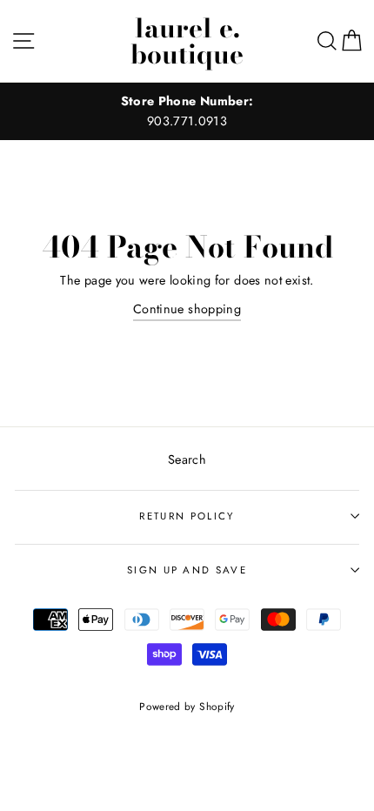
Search (187, 459)
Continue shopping (187, 309)
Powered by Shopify (187, 706)
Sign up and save (187, 570)
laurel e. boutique (187, 41)
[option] (187, 111)
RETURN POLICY (186, 516)
